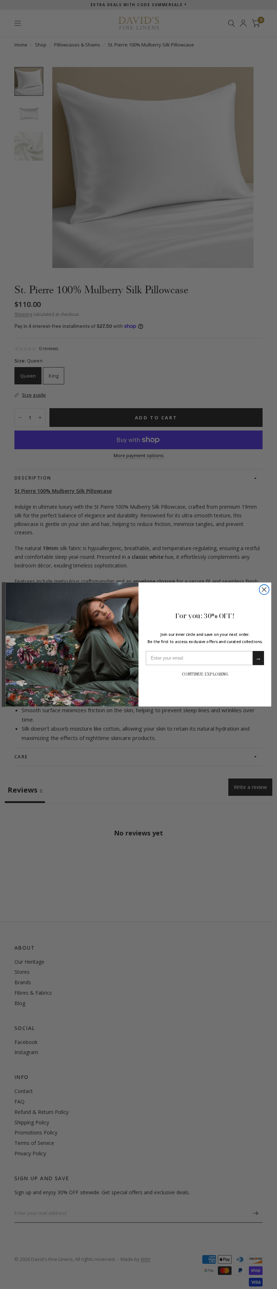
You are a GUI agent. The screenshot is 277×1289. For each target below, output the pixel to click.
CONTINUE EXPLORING (205, 673)
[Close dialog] (264, 589)
